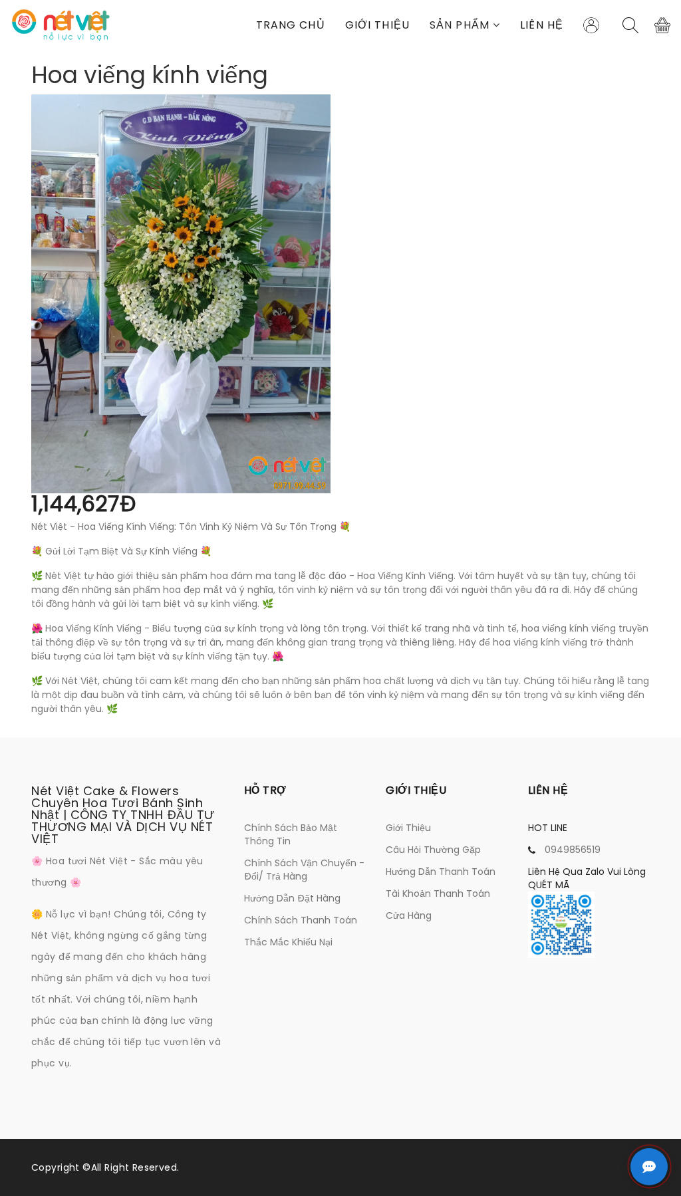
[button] (465, 25)
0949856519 (573, 849)
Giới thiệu (377, 25)
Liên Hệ (541, 25)
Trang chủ (290, 25)
